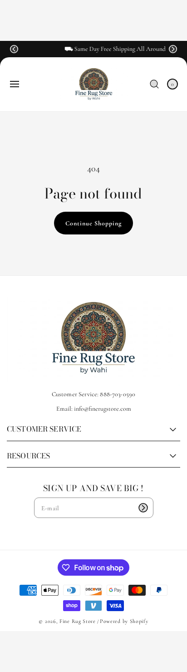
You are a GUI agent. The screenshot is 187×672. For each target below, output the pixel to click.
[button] (14, 49)
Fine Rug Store (77, 621)
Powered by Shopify (124, 621)
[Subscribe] (143, 508)
